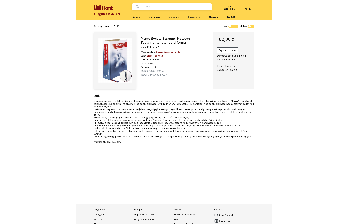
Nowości (213, 17)
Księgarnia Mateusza (107, 14)
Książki (136, 17)
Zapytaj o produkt (228, 50)
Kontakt (231, 17)
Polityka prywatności (144, 219)
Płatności (178, 219)
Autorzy (98, 219)
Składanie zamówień (184, 214)
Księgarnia (224, 221)
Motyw (243, 26)
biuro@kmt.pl (226, 215)
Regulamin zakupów (144, 214)
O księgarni (99, 214)
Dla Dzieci (174, 17)
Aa (225, 26)
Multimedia (154, 17)
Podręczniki (194, 17)
